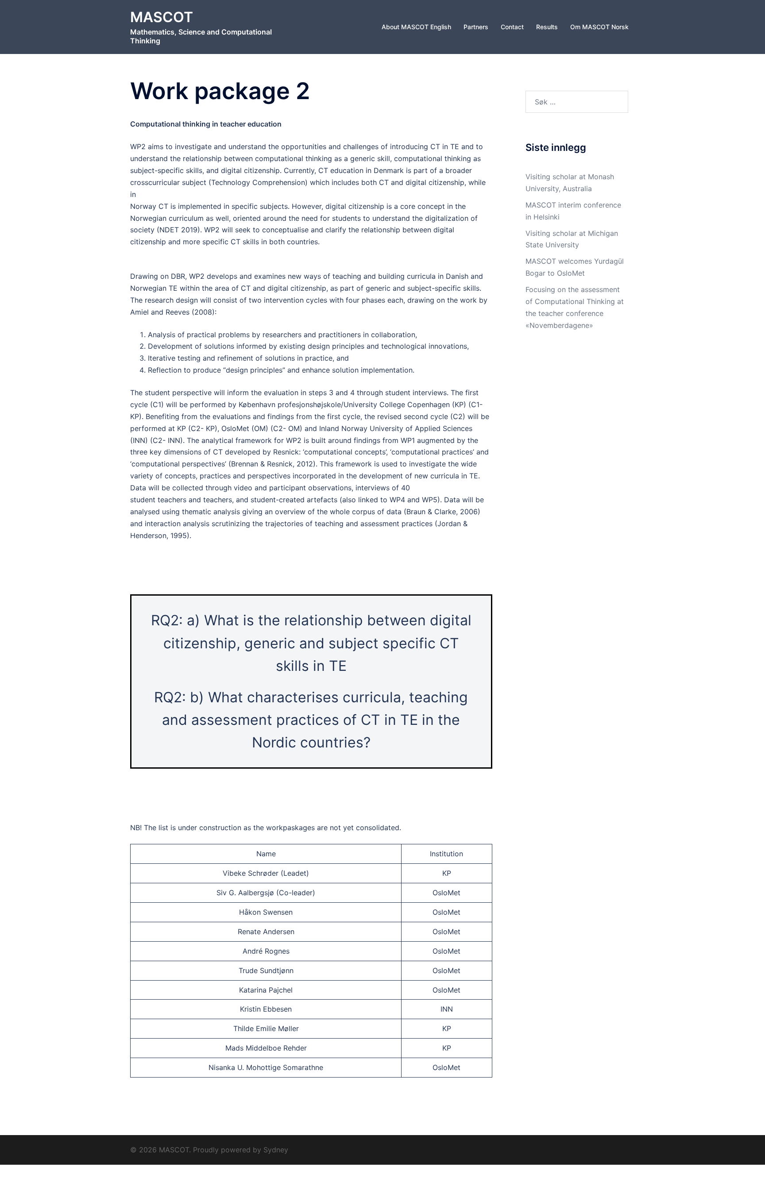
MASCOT (161, 17)
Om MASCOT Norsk (599, 27)
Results (547, 27)
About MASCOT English (416, 27)
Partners (476, 27)
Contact (512, 27)
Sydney (275, 1149)
